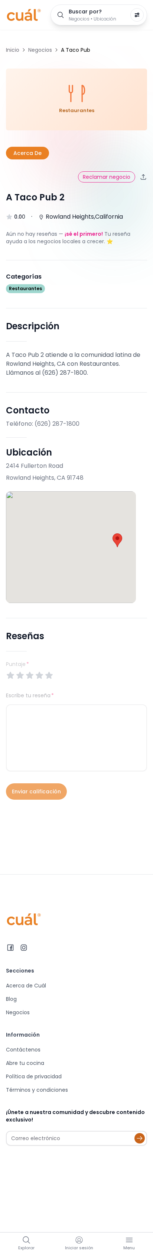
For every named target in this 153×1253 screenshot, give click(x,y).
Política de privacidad (34, 1076)
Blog (11, 999)
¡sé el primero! (84, 234)
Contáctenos (23, 1049)
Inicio (12, 50)
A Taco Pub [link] (75, 50)
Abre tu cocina (25, 1063)
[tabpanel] (76, 504)
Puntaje (17, 664)
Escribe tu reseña (28, 695)
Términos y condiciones (37, 1090)
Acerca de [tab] (27, 153)
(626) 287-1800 (57, 423)
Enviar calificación (36, 791)
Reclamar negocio (106, 177)
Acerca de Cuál (26, 985)
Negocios (40, 50)
